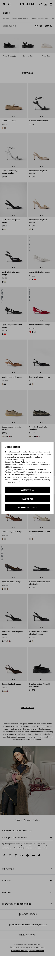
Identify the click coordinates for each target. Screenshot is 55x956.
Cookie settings (27, 507)
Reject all (27, 498)
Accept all (27, 490)
